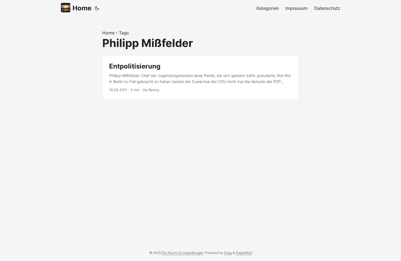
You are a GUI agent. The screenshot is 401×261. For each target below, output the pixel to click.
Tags (124, 32)
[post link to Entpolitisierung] (200, 77)
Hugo (228, 253)
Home (82, 8)
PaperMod (244, 253)
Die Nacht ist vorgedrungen (183, 253)
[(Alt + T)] (97, 8)
